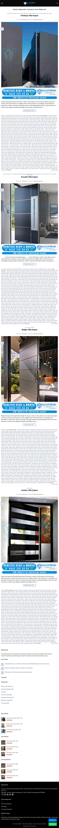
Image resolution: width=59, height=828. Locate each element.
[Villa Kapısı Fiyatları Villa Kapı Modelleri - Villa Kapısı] (29, 3)
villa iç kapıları (25, 162)
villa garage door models (49, 158)
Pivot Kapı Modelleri (6, 803)
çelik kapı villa (37, 124)
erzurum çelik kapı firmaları (50, 128)
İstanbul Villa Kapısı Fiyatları (44, 817)
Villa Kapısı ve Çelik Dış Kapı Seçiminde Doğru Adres (18, 672)
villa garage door (40, 158)
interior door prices (18, 136)
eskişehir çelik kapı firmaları (7, 130)
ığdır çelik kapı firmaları (17, 291)
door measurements (49, 125)
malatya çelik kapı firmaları (47, 142)
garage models (39, 133)
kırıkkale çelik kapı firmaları (15, 140)
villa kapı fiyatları (36, 162)
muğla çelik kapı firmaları (24, 298)
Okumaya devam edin (29, 110)
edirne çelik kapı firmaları (20, 127)
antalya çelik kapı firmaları (46, 118)
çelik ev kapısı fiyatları (28, 124)
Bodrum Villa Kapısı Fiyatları (12, 819)
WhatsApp (52, 824)
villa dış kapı (46, 155)
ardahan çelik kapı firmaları (15, 273)
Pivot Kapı (33, 817)
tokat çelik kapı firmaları (31, 150)
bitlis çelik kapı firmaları (46, 121)
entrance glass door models (19, 128)
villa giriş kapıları (27, 161)
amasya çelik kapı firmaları (23, 118)
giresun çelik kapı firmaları (14, 134)
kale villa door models (36, 137)
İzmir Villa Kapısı (27, 13)
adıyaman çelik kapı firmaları (13, 270)
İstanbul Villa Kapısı (24, 817)
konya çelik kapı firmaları (21, 295)
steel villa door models (16, 304)
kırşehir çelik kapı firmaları (27, 140)
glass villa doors (24, 134)
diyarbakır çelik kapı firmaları (38, 125)
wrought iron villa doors (9, 168)
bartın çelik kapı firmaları (46, 119)
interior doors (24, 136)
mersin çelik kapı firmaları (26, 143)
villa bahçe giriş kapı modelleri (16, 307)
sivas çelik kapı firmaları (25, 147)
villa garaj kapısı (13, 159)
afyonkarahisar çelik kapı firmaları (12, 117)
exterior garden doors (15, 131)
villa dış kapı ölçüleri (44, 156)
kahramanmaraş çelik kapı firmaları (23, 137)
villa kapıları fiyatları (48, 164)
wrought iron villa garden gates (21, 168)
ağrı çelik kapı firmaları (24, 117)
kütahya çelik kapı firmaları (15, 142)
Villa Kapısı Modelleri (6, 809)
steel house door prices (17, 149)
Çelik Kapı (48, 277)
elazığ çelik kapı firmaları (31, 127)
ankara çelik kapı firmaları (34, 118)
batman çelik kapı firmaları (14, 274)
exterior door (15, 130)
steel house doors (26, 149)
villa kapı (31, 162)
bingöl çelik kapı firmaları (35, 121)
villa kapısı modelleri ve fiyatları (28, 165)
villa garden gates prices (16, 314)
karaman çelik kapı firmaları (13, 139)
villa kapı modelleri (5, 164)
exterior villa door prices (47, 131)
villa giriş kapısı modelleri (13, 316)
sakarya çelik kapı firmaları (25, 146)
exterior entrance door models (16, 285)
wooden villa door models (34, 167)
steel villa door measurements (43, 149)
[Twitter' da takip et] (7, 794)
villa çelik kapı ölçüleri (16, 155)
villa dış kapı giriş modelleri (10, 156)
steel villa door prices (9, 150)
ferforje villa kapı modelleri (13, 133)
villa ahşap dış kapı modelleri (32, 152)
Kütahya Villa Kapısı (29, 16)
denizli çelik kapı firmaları (26, 125)
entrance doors (9, 128)
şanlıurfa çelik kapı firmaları (49, 146)
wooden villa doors (44, 167)
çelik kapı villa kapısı (44, 124)
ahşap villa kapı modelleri (35, 117)
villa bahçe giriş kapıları (12, 153)
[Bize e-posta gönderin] (10, 794)
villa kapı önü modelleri (33, 164)
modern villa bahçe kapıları (37, 143)
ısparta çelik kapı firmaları (10, 137)
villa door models (16, 311)
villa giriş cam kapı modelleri (17, 161)
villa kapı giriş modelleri (46, 162)
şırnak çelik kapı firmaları (36, 147)
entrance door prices (17, 282)
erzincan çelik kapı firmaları (38, 128)
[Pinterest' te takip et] (13, 794)
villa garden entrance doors (46, 159)
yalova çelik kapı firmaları (33, 168)
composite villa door (5, 125)
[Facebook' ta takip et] (2, 794)
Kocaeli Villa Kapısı (29, 177)
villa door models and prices (10, 158)
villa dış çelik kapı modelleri (37, 155)
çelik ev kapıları (19, 124)
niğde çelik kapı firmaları (37, 145)
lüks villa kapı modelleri (26, 142)
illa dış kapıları (10, 136)
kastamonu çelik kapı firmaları (36, 139)
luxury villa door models (36, 142)
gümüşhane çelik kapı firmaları (34, 134)
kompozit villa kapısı (49, 140)
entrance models (28, 128)
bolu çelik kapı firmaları (12, 122)
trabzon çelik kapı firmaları (42, 150)
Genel (2, 269)
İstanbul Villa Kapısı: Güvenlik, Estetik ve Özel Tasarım (19, 668)
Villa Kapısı (18, 19)
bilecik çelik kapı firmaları (24, 121)
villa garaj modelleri (21, 159)
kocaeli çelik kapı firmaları (38, 140)
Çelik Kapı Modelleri (17, 269)
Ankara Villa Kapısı (18, 13)
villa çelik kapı (44, 153)
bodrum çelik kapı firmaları (14, 276)
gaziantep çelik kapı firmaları (18, 288)
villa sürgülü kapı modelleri (49, 165)
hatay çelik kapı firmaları (18, 289)
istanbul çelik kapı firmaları (33, 136)
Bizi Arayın (52, 820)
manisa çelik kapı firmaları (22, 297)
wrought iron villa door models (15, 322)
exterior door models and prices (37, 130)
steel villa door (33, 149)
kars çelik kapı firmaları (24, 139)
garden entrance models (47, 133)
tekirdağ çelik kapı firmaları (19, 150)
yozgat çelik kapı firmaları (44, 168)
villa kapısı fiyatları (8, 165)
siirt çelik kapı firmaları (24, 301)
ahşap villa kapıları (45, 117)
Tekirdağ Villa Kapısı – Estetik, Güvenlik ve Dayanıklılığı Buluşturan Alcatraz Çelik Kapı (27, 663)
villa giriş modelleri (9, 162)
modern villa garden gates (49, 143)
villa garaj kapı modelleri (19, 313)
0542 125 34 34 (46, 788)
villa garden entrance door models (33, 159)
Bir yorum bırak (55, 170)
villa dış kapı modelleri (21, 156)
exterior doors (48, 130)
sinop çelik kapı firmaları (14, 147)
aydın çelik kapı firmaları (23, 119)
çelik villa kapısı (53, 124)
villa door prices (20, 158)
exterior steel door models (25, 131)
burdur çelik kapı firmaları (22, 122)
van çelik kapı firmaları (20, 152)
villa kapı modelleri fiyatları (15, 164)
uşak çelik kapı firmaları (10, 152)
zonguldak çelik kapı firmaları (18, 323)
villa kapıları (41, 164)
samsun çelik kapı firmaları (37, 146)
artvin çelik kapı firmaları (12, 119)
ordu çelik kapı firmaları (47, 145)
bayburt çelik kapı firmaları (12, 121)
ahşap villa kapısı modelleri (12, 272)
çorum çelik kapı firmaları (15, 125)
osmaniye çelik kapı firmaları (23, 300)
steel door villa (19, 303)
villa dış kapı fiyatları (15, 310)
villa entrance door (32, 158)
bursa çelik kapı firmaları (34, 122)
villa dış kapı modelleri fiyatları (33, 156)
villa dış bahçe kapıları (26, 155)
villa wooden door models (21, 320)
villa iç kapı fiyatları (18, 162)
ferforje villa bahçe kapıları (17, 286)
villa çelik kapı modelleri (6, 155)
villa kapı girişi (54, 162)
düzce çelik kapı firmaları (9, 127)
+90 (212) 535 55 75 (29, 788)
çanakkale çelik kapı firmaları (11, 277)
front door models (31, 133)
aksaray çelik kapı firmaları (11, 118)
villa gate (9, 161)
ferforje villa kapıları (23, 133)
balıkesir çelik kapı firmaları (34, 119)
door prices (16, 280)
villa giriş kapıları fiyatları (36, 161)
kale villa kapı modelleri (46, 137)
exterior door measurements (25, 130)
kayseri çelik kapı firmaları (48, 139)
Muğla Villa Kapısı (47, 13)
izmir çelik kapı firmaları (45, 136)
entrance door (40, 127)
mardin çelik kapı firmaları (14, 143)
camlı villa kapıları (43, 122)
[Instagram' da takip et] (5, 794)
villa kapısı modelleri (17, 165)
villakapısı (27, 167)
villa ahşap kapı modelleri (43, 152)
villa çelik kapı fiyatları (52, 153)
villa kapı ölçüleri (24, 164)
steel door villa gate (7, 149)
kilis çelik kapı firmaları (23, 294)
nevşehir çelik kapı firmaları (25, 145)
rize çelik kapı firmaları (14, 146)
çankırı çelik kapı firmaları (10, 124)
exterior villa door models (36, 131)
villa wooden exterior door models (17, 167)
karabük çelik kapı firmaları (20, 292)
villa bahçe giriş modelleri (23, 153)
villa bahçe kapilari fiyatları (34, 153)
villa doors (26, 158)
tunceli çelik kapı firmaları (14, 305)
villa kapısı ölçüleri (39, 165)
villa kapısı (10, 13)
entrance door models (48, 127)
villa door (51, 156)
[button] (2, 3)
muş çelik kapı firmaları (14, 145)
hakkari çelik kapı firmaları (47, 134)
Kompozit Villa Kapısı (37, 13)
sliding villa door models (47, 147)
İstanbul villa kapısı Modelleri (39, 823)
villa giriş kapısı (45, 161)
